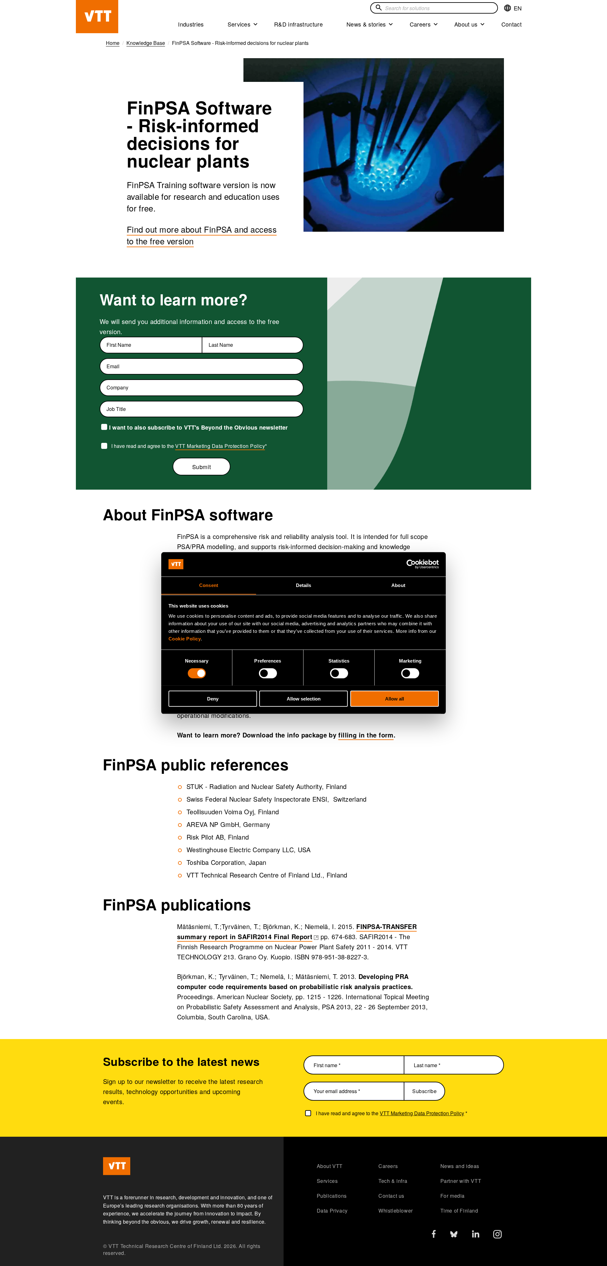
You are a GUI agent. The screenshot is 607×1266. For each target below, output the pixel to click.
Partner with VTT (460, 1180)
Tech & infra (392, 1180)
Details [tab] (303, 585)
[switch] (268, 673)
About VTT (330, 1166)
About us (466, 24)
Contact (511, 24)
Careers (420, 24)
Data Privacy (332, 1210)
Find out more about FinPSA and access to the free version (202, 235)
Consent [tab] (208, 585)
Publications (332, 1195)
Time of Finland (459, 1210)
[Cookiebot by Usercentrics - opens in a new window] (411, 564)
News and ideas (459, 1166)
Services (239, 24)
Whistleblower (395, 1210)
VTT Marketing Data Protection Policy (220, 446)
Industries (191, 24)
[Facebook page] (434, 1235)
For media (452, 1195)
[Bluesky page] (454, 1235)
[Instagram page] (497, 1235)
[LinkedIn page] (475, 1234)
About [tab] (398, 585)
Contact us (391, 1195)
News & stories (366, 24)
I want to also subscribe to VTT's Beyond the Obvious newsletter (198, 427)
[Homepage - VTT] (97, 16)
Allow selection (304, 698)
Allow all (394, 698)
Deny (212, 698)
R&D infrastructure (298, 24)
